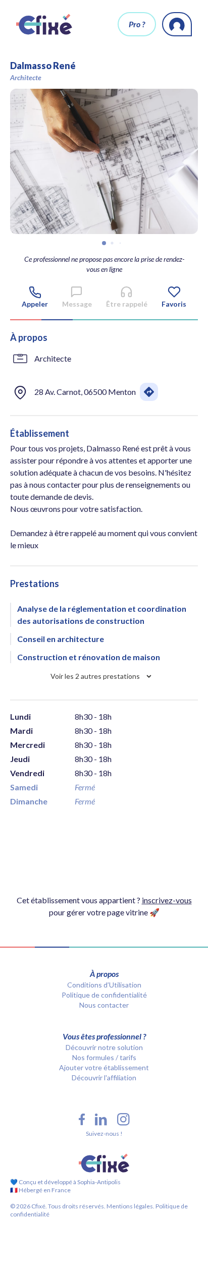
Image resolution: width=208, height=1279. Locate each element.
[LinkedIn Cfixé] (101, 1120)
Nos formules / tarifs (104, 1057)
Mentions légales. (130, 1206)
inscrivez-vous (167, 900)
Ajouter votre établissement (104, 1067)
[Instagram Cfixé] (123, 1119)
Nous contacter (104, 1005)
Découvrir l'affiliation (104, 1077)
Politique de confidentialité (104, 995)
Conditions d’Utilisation (104, 984)
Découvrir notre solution (104, 1047)
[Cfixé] (44, 24)
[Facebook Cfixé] (82, 1119)
